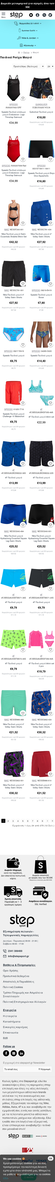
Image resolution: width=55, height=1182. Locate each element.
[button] (23, 98)
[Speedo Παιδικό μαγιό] (13, 334)
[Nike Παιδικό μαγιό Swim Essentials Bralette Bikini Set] (13, 213)
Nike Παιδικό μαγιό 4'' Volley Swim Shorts (41, 725)
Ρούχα (26, 52)
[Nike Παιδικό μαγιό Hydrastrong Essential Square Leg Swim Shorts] (13, 514)
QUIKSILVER (41, 104)
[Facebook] (6, 1053)
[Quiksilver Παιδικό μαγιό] (41, 88)
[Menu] (3, 15)
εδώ (5, 1178)
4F (41, 409)
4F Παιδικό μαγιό (13, 477)
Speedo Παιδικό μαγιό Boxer (41, 296)
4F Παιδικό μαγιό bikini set (41, 417)
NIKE (6, 229)
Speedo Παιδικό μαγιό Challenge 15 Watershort (13, 415)
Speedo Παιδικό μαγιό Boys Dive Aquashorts (41, 174)
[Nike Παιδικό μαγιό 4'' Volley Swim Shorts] (41, 703)
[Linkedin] (21, 1053)
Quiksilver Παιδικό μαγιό (41, 112)
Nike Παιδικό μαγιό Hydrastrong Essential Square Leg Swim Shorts (13, 538)
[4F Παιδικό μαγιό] (13, 453)
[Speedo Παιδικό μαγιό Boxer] (41, 273)
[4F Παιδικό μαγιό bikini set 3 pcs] (41, 639)
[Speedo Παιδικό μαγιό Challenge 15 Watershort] (13, 392)
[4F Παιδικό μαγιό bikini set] (41, 392)
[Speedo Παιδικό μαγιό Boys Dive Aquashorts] (41, 149)
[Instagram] (14, 1053)
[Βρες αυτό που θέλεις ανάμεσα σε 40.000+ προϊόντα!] (43, 15)
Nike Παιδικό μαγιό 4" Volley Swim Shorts (41, 235)
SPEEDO (13, 104)
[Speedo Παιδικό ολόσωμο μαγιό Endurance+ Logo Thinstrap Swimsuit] (13, 88)
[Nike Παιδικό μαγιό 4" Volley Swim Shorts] (41, 213)
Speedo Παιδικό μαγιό (13, 355)
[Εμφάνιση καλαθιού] (51, 15)
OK (50, 1158)
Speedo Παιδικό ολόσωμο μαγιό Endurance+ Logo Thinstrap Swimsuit (14, 115)
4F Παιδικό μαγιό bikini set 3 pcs (41, 664)
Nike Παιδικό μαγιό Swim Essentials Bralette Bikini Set (14, 235)
